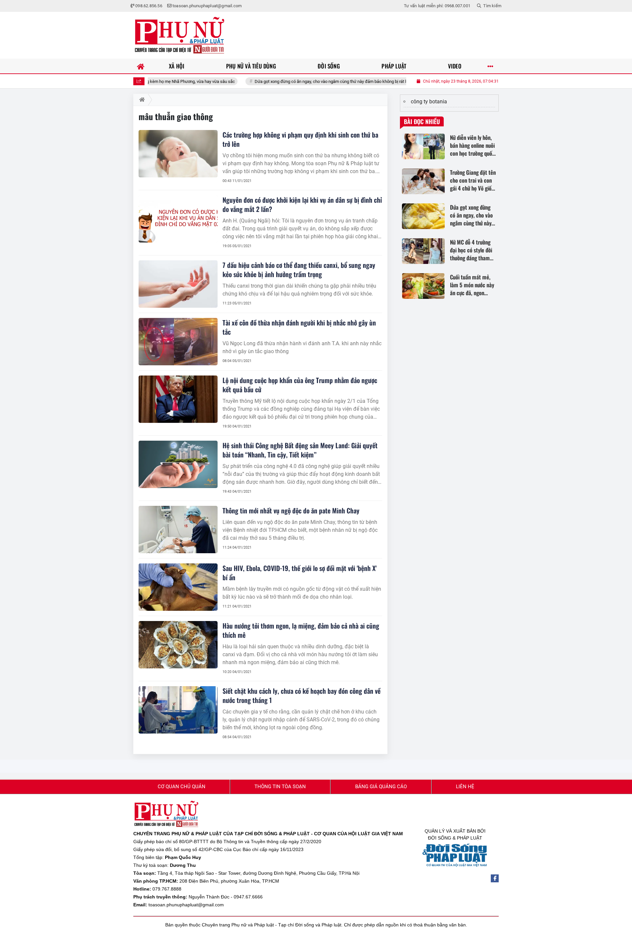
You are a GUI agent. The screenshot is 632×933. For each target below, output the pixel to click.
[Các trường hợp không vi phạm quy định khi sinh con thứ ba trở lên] (178, 153)
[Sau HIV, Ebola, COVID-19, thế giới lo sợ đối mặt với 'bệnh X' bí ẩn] (178, 587)
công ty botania (429, 101)
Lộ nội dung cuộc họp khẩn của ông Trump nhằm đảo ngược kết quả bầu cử (300, 384)
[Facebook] (495, 878)
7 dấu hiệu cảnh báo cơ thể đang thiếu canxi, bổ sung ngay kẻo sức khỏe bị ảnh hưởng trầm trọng (299, 269)
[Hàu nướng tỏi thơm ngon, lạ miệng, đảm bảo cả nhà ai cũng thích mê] (178, 644)
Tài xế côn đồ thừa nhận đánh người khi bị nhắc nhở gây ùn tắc (299, 327)
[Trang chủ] (140, 66)
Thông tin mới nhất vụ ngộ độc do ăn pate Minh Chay (291, 510)
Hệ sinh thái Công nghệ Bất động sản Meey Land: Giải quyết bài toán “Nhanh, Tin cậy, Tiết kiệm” (300, 449)
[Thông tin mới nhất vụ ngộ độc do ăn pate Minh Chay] (178, 529)
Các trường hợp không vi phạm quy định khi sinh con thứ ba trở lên (300, 139)
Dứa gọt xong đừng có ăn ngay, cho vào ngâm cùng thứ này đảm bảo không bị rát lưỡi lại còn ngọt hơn (323, 81)
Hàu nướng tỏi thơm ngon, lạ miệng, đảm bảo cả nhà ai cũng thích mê (301, 630)
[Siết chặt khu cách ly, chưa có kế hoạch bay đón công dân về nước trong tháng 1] (178, 710)
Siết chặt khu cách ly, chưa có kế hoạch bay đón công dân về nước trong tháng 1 (302, 695)
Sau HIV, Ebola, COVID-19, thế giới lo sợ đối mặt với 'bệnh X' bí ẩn (300, 572)
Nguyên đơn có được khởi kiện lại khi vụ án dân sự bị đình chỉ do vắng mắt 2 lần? (302, 204)
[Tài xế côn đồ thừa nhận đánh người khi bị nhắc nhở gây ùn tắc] (178, 341)
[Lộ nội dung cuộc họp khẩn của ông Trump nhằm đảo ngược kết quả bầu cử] (178, 399)
